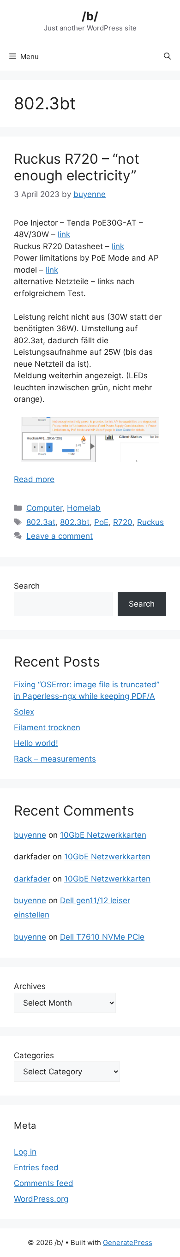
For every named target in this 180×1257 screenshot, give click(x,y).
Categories (34, 1055)
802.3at (40, 522)
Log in (25, 1151)
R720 (122, 522)
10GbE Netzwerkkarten (103, 835)
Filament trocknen (47, 727)
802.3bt (75, 522)
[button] (167, 57)
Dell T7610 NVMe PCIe (102, 936)
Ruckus (150, 522)
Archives (30, 986)
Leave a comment (59, 536)
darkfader (32, 878)
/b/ (90, 16)
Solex (24, 711)
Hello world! (36, 743)
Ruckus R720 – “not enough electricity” (76, 167)
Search (27, 585)
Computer (44, 507)
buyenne (30, 835)
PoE (101, 522)
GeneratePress (127, 1242)
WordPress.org (41, 1198)
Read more (34, 479)
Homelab (84, 507)
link (64, 234)
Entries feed (36, 1167)
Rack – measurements (55, 758)
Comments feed (43, 1183)
